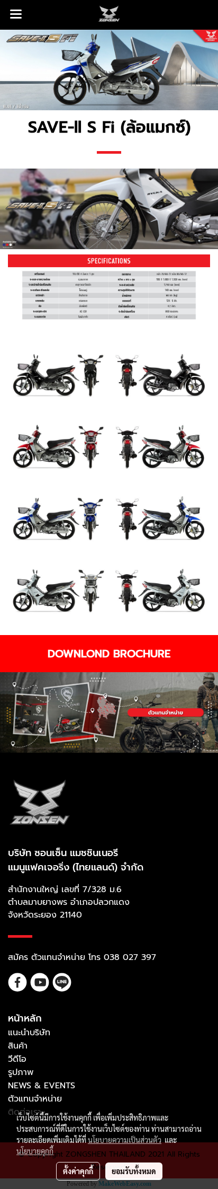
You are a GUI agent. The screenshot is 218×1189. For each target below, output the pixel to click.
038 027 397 (130, 957)
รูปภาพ (20, 1072)
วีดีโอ (17, 1059)
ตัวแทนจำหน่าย (35, 1099)
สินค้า (18, 1046)
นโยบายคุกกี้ (34, 1151)
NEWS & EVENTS (41, 1085)
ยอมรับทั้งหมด (134, 1171)
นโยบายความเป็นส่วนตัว (124, 1139)
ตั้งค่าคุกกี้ (78, 1171)
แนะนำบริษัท (29, 1032)
